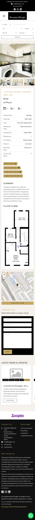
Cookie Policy (24, 433)
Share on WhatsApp (12, 176)
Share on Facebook (12, 172)
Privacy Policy (24, 430)
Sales (21, 380)
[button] (17, 284)
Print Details (9, 163)
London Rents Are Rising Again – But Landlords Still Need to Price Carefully (16, 386)
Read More (10, 400)
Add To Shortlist (10, 168)
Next (32, 60)
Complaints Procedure (27, 435)
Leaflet (21, 300)
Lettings (12, 380)
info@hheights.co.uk (18, 4)
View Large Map (17, 303)
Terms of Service (4, 504)
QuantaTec (24, 506)
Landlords (5, 380)
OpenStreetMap (26, 300)
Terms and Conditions (26, 428)
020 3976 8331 (18, 6)
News (17, 380)
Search (17, 37)
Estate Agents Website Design (10, 506)
